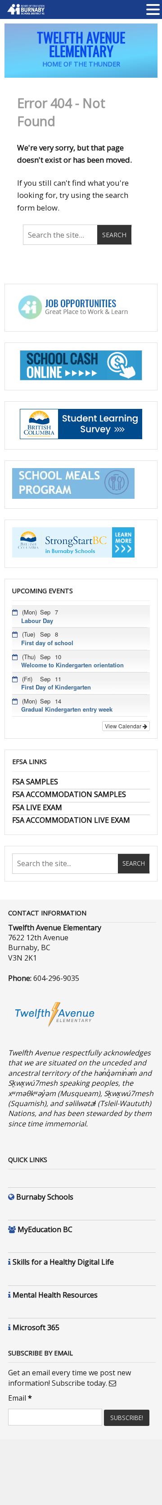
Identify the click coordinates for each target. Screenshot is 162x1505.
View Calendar (124, 726)
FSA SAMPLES (35, 782)
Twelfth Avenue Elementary (81, 44)
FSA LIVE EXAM (37, 807)
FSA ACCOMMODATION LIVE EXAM (71, 820)
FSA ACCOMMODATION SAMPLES (69, 794)
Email (20, 1398)
